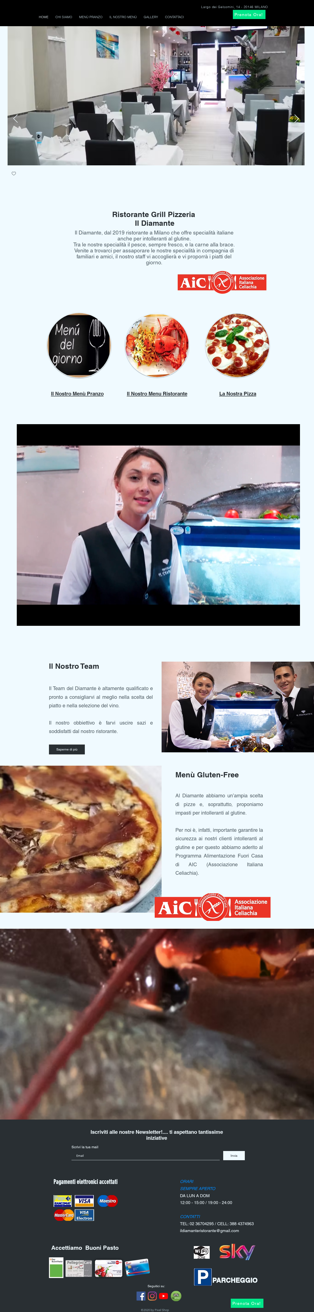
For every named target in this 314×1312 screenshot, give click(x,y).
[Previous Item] (15, 118)
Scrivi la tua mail (84, 1147)
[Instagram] (152, 1296)
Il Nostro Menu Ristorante (157, 394)
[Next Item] (296, 118)
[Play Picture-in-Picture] (286, 620)
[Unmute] (31, 620)
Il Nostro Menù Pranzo (77, 394)
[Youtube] (163, 1296)
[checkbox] (14, 174)
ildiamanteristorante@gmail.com (209, 1230)
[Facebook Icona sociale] (141, 1296)
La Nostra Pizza (237, 394)
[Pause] (23, 620)
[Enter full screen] (294, 620)
